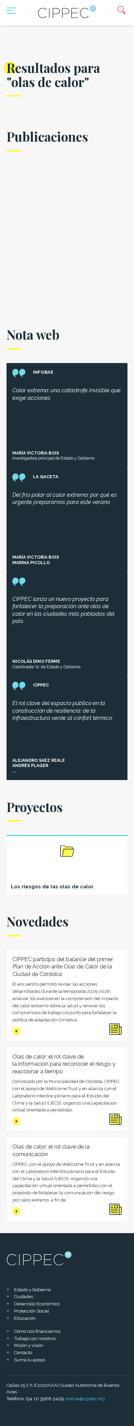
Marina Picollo (31, 562)
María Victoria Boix (35, 453)
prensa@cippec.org (85, 1398)
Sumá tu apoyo (29, 1359)
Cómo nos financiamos (37, 1331)
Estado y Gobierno (32, 1289)
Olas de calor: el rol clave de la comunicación (51, 1150)
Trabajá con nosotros (35, 1338)
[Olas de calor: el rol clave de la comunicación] (16, 1211)
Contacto (23, 1352)
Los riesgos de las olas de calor (52, 886)
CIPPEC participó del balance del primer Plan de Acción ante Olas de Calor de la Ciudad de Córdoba (62, 966)
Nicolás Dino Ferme (36, 661)
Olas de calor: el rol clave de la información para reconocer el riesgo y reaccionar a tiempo (63, 1064)
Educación (25, 1318)
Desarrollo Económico (36, 1303)
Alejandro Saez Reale (38, 760)
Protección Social (31, 1311)
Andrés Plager (30, 765)
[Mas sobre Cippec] (67, 11)
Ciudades (23, 1296)
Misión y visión (28, 1345)
